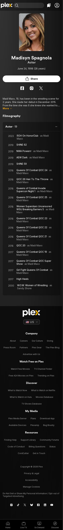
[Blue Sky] (31, 505)
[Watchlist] (49, 5)
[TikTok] (18, 505)
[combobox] (31, 5)
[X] (41, 88)
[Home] (7, 5)
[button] (57, 5)
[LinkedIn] (45, 505)
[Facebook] (22, 88)
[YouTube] (51, 505)
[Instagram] (31, 88)
